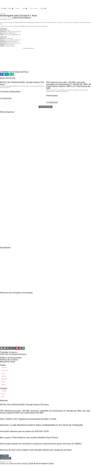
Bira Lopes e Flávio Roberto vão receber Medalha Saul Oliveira (29, 437)
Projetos (3, 381)
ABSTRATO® (9, 461)
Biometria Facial (7, 361)
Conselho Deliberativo (10, 91)
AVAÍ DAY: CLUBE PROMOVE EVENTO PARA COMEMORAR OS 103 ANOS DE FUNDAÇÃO (41, 425)
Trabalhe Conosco (8, 352)
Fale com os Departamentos (13, 354)
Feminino (3, 393)
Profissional (2, 13)
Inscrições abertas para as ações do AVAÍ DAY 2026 (24, 431)
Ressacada (3, 376)
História (3, 373)
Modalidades (4, 379)
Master (2, 396)
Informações (52, 95)
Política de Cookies (9, 359)
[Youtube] (17, 348)
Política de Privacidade (10, 357)
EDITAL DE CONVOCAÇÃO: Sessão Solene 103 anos (24, 404)
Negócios (3, 384)
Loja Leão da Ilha (34, 8)
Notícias (17, 8)
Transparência (4, 370)
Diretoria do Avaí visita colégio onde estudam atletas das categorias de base (36, 450)
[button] (1, 74)
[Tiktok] (10, 348)
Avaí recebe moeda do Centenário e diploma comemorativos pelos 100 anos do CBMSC (41, 443)
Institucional (4, 367)
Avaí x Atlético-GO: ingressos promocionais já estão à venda (28, 419)
